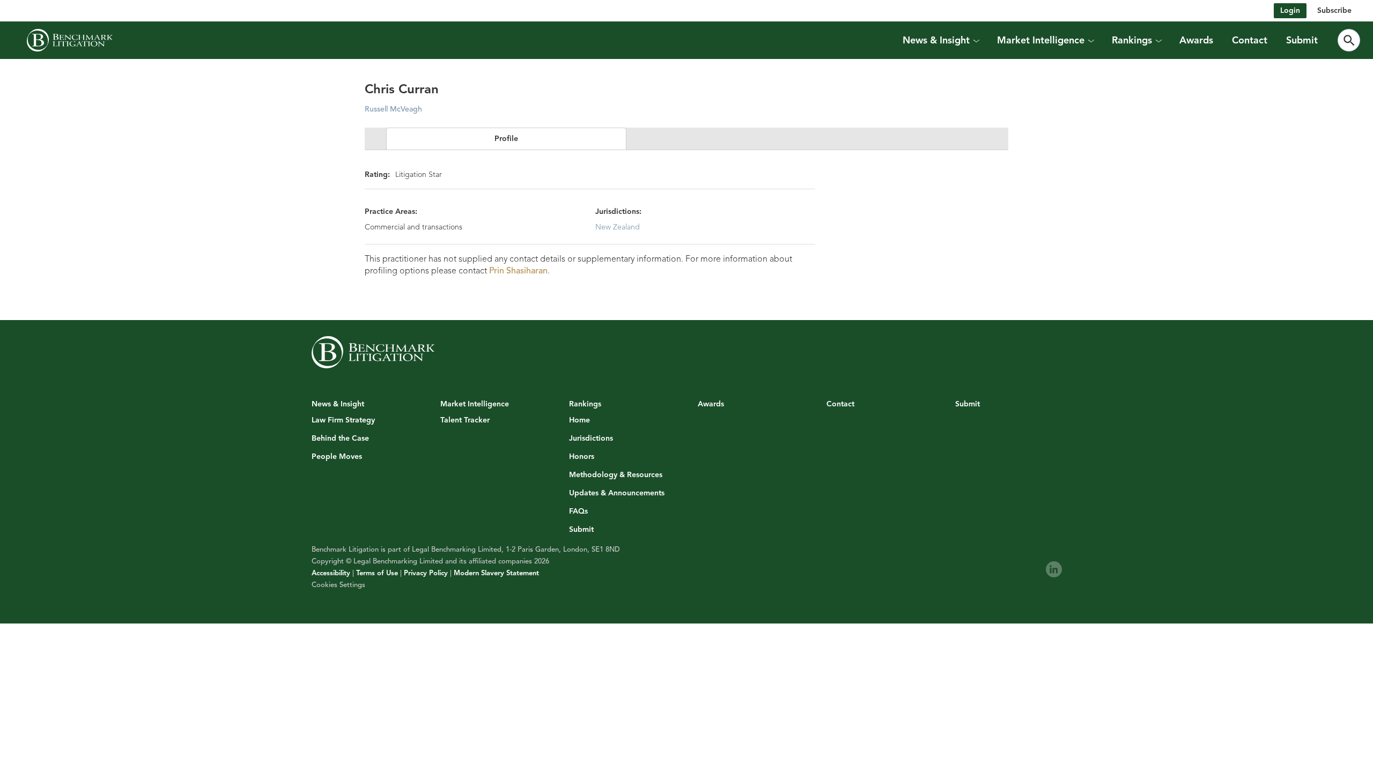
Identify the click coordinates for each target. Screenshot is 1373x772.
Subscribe (1334, 10)
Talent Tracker (465, 420)
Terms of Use (377, 573)
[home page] (70, 40)
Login (1290, 10)
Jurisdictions (591, 438)
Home (579, 420)
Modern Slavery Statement (496, 573)
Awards (1196, 40)
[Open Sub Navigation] (976, 40)
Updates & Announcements (617, 493)
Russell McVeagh (393, 109)
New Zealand (617, 227)
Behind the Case (340, 438)
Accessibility (331, 573)
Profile (506, 138)
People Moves (337, 457)
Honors (581, 457)
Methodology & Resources (615, 475)
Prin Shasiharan (518, 270)
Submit (1302, 40)
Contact (1249, 40)
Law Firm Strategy (343, 420)
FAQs (578, 511)
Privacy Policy (426, 573)
